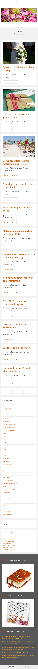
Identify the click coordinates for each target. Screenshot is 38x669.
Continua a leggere (11, 82)
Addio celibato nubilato (9, 430)
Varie (22, 34)
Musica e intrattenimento (10, 483)
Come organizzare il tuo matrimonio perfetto (16, 162)
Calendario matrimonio (9, 541)
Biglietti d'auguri (7, 440)
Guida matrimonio (8, 540)
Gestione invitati (7, 547)
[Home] (14, 34)
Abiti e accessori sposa (9, 412)
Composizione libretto (9, 549)
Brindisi (5, 446)
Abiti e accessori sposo (9, 415)
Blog (4, 406)
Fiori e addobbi (7, 464)
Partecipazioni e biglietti (9, 489)
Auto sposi (6, 437)
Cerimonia (5, 455)
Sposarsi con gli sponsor (16, 347)
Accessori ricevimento (9, 424)
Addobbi (5, 433)
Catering (5, 452)
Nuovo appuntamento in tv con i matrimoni (18, 279)
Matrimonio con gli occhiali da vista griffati (18, 232)
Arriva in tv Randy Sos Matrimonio (15, 326)
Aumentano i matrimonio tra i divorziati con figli (19, 256)
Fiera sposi (6, 461)
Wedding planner (7, 514)
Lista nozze (6, 477)
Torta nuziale (6, 502)
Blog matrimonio (7, 538)
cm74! (7, 74)
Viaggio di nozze (7, 511)
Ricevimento (6, 492)
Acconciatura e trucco (9, 427)
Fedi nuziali (6, 458)
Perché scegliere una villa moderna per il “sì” (16, 652)
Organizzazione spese (9, 545)
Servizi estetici (6, 499)
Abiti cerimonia (7, 408)
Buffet (4, 449)
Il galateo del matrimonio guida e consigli (17, 115)
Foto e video (6, 468)
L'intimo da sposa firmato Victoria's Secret (17, 370)
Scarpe (4, 496)
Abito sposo (6, 421)
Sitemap (27, 667)
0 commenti (8, 77)
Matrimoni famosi (8, 480)
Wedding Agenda (7, 543)
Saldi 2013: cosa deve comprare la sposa (15, 303)
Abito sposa (6, 418)
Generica (5, 471)
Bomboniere (6, 443)
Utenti (4, 505)
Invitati (5, 474)
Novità (4, 486)
